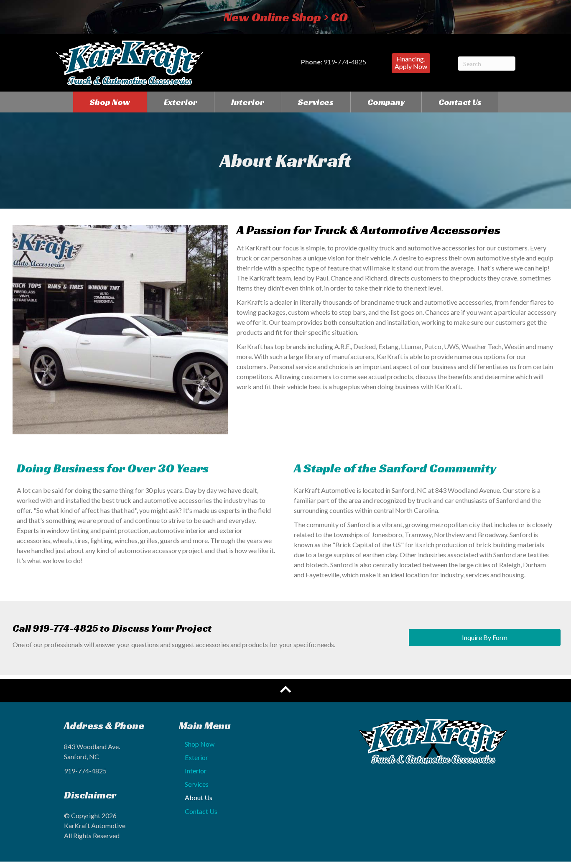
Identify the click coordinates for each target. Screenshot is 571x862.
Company (386, 102)
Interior (247, 102)
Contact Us (460, 102)
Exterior (180, 102)
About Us (198, 797)
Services (316, 102)
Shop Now (110, 102)
